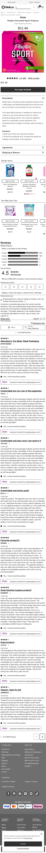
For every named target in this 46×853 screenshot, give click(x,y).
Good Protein (21, 825)
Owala (4, 830)
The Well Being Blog (32, 763)
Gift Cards (5, 752)
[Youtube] (31, 793)
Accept (23, 844)
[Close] (41, 834)
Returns (4, 763)
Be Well (28, 766)
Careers (4, 772)
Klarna (4, 766)
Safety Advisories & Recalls (11, 755)
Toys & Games (37, 830)
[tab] (23, 98)
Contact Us (5, 749)
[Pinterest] (20, 793)
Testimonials (29, 755)
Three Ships (21, 827)
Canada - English (9, 781)
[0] (38, 7)
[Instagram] (14, 793)
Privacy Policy (28, 838)
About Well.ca (29, 749)
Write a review (33, 78)
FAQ (3, 758)
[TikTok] (37, 793)
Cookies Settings (23, 849)
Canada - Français (31, 781)
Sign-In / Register (34, 2)
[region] (23, 841)
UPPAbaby (20, 830)
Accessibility (6, 769)
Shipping (5, 760)
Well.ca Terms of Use (32, 760)
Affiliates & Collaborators (33, 752)
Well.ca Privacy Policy (32, 758)
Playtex (23, 17)
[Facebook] (8, 793)
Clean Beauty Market (37, 826)
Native (4, 825)
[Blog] (25, 793)
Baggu (4, 827)
